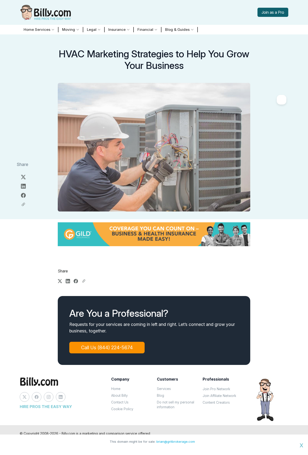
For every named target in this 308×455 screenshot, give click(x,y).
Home (116, 389)
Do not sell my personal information (175, 404)
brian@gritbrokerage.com (175, 441)
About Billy (119, 395)
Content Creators (216, 402)
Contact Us (119, 402)
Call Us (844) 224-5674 (107, 347)
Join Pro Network (216, 389)
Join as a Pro (273, 12)
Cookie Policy (122, 409)
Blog (160, 395)
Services (164, 389)
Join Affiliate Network (219, 396)
